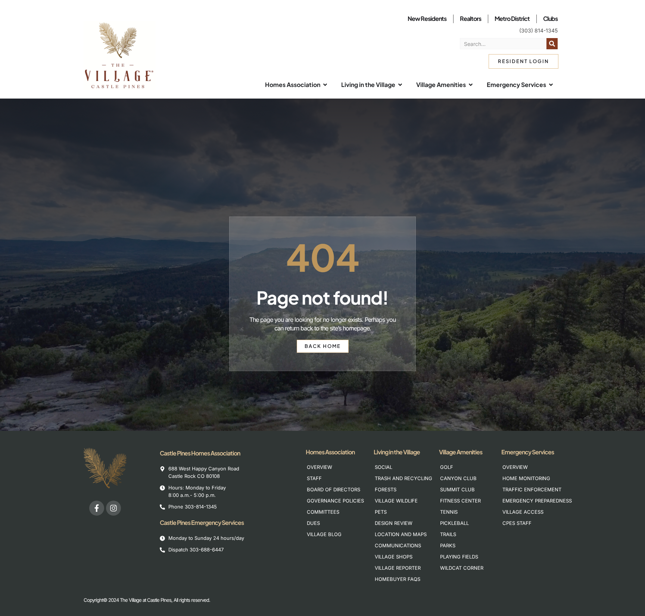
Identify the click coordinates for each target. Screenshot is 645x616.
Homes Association (330, 452)
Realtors (470, 18)
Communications (398, 545)
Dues (313, 523)
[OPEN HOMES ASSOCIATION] (325, 85)
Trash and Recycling (399, 478)
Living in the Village (397, 452)
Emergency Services (527, 452)
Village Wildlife (396, 501)
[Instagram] (113, 508)
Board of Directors (331, 489)
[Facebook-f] (96, 508)
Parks (447, 545)
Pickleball (454, 523)
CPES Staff (517, 523)
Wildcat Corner (461, 568)
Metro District (512, 18)
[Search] (552, 43)
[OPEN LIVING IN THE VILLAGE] (400, 85)
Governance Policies (331, 501)
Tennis (449, 512)
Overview (319, 467)
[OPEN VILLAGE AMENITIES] (471, 85)
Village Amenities (460, 452)
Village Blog (324, 534)
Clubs (550, 18)
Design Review (393, 523)
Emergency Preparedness (527, 501)
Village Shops (393, 557)
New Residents (427, 18)
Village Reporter (398, 568)
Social (383, 467)
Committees (323, 512)
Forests (385, 489)
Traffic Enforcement (527, 489)
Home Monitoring (526, 478)
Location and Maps (399, 534)
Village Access (522, 512)
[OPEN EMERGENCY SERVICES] (551, 85)
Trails (448, 534)
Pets (381, 512)
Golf (446, 467)
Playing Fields (459, 557)
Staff (314, 478)
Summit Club (457, 489)
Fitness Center (460, 501)
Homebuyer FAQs (397, 579)
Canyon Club (458, 478)
